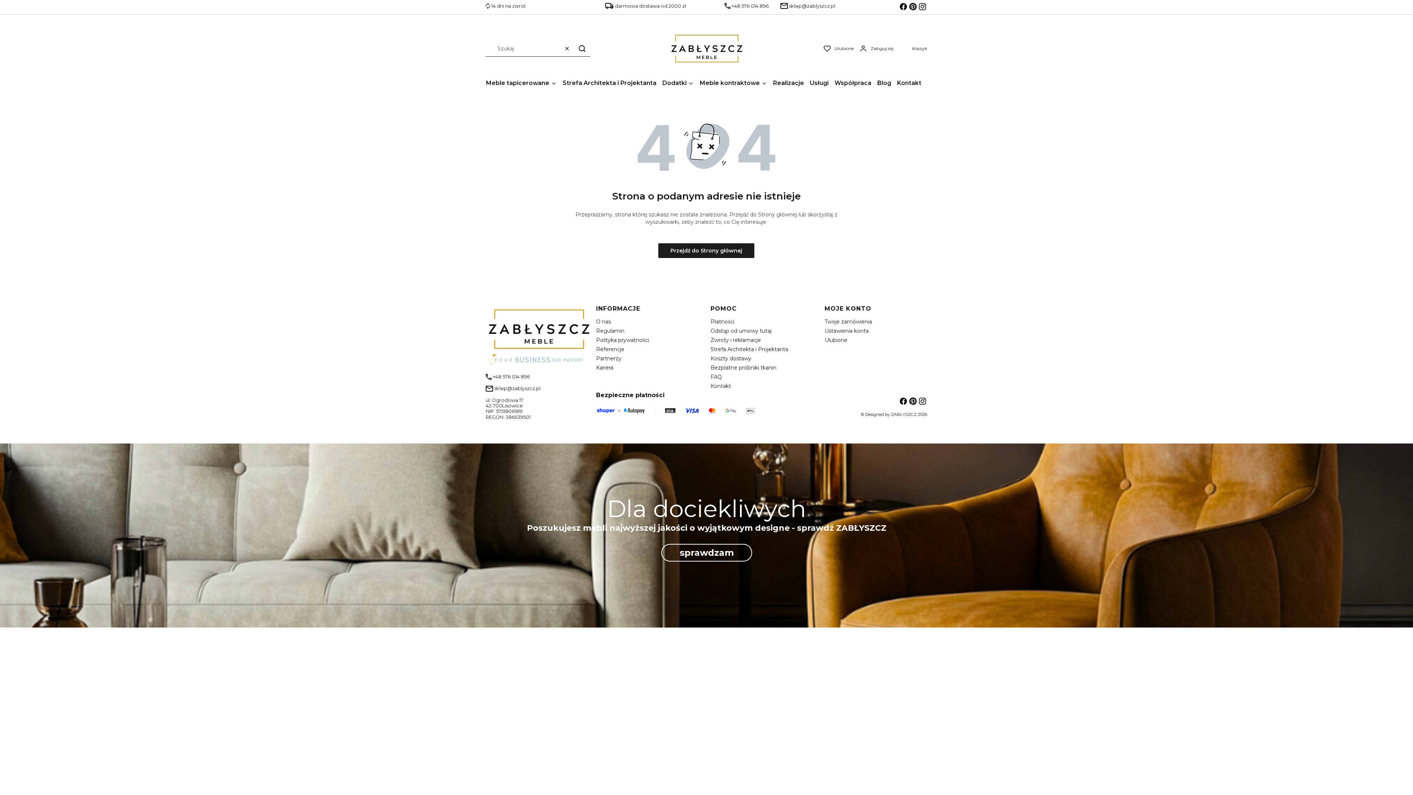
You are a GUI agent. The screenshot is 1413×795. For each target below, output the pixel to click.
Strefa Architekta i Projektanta (749, 349)
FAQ (716, 377)
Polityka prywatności (622, 340)
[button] (582, 48)
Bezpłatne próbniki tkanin (743, 367)
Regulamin (610, 331)
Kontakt (721, 386)
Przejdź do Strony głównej (706, 250)
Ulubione (836, 340)
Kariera (604, 367)
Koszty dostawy (731, 358)
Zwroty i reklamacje (736, 340)
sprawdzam (707, 552)
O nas (603, 321)
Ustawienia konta (847, 331)
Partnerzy (608, 358)
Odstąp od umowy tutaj (741, 331)
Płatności (722, 321)
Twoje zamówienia (848, 321)
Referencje (610, 349)
